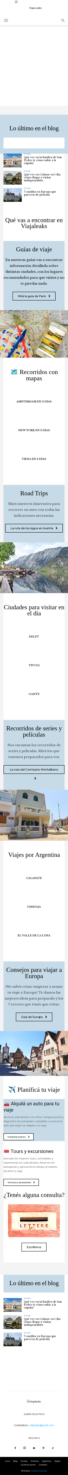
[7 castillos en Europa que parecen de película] (12, 195)
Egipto (57, 1461)
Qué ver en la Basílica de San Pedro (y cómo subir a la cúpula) (43, 160)
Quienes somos (28, 1465)
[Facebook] (15, 1448)
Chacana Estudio (39, 1471)
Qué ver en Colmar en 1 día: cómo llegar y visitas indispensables (42, 177)
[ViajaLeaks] (34, 8)
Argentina (46, 1461)
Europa (27, 154)
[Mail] (34, 1448)
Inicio (7, 1461)
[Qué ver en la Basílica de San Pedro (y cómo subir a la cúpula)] (12, 160)
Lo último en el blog (34, 128)
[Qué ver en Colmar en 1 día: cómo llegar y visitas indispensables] (12, 178)
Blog (15, 1461)
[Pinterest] (43, 1448)
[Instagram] (24, 1448)
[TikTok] (52, 1448)
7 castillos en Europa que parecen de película (40, 193)
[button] (6, 20)
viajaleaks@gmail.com (41, 1425)
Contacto (43, 1465)
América (35, 1461)
